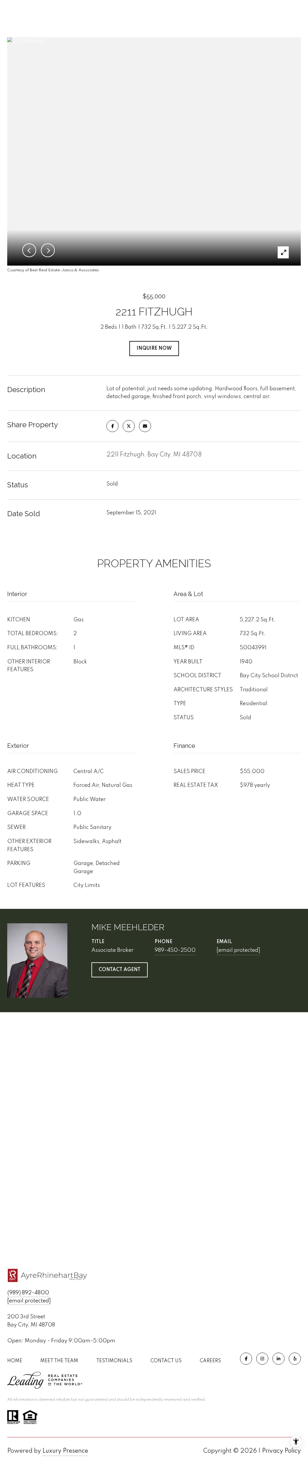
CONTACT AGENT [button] (119, 969)
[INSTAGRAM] (262, 1359)
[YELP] (295, 1359)
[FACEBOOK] (246, 1359)
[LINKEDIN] (279, 1359)
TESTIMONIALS (114, 1361)
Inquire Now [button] (154, 348)
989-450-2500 (175, 950)
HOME (14, 1361)
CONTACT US (166, 1361)
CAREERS (210, 1361)
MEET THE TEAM (59, 1361)
